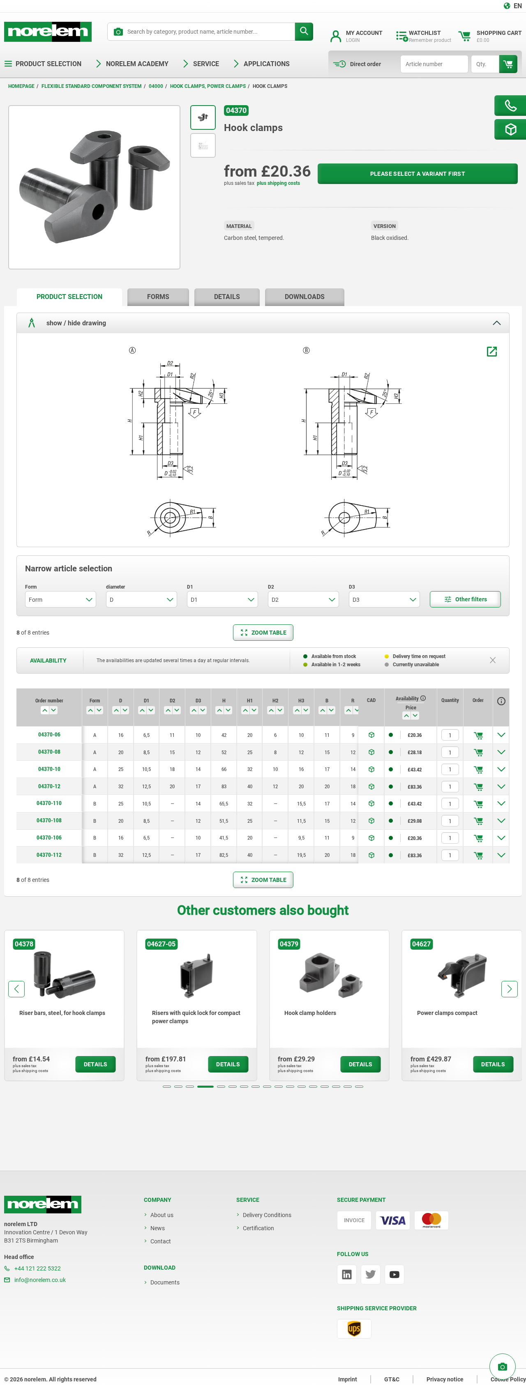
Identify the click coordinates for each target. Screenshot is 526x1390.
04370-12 (49, 786)
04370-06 (49, 734)
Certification (258, 1228)
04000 (156, 86)
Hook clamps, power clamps (208, 86)
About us (161, 1215)
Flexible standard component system (92, 86)
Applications (267, 64)
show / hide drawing (75, 323)
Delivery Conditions (267, 1215)
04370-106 (49, 837)
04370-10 (49, 769)
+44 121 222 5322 (37, 1268)
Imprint (347, 1379)
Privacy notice (445, 1379)
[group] (64, 1005)
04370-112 (49, 854)
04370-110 (49, 803)
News (157, 1228)
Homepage (21, 86)
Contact (160, 1241)
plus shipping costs (278, 183)
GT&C (391, 1379)
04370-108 (49, 820)
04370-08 (49, 751)
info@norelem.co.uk (39, 1280)
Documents (165, 1282)
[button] (167, 1087)
